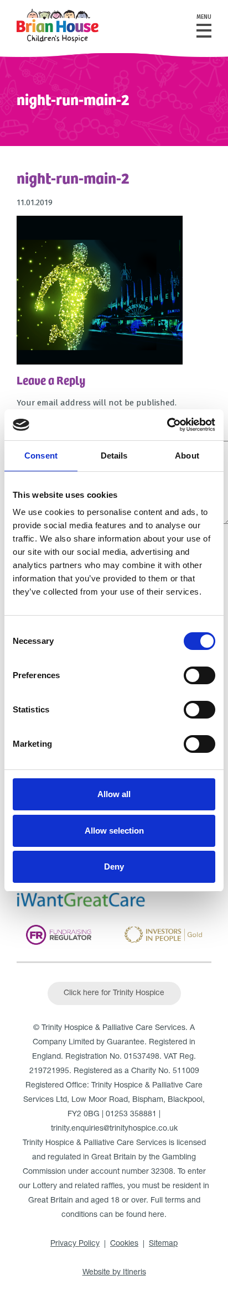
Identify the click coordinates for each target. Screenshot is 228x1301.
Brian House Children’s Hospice (58, 26)
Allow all (114, 794)
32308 (162, 1172)
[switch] (199, 675)
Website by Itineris (114, 1273)
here (156, 1215)
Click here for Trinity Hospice (114, 993)
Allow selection (114, 830)
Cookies (124, 1244)
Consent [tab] (41, 455)
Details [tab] (114, 455)
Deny (114, 866)
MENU (203, 17)
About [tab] (187, 455)
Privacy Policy (75, 1244)
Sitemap (163, 1244)
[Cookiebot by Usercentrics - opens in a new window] (166, 425)
